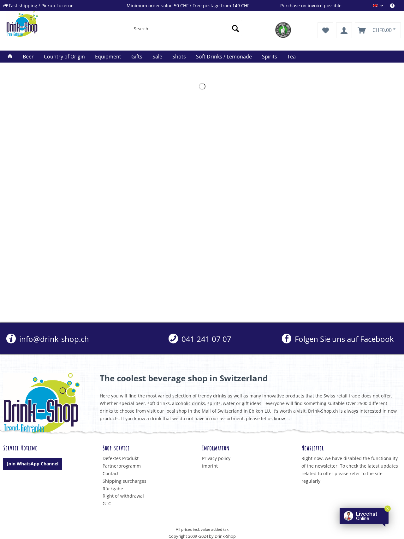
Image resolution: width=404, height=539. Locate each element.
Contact (111, 473)
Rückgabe (113, 489)
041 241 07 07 (205, 339)
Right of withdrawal (123, 496)
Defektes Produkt (121, 458)
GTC (107, 503)
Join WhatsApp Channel (32, 464)
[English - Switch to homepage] (54, 24)
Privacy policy (216, 458)
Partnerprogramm (122, 466)
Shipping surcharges (124, 481)
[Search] (235, 28)
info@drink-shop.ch (53, 339)
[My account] (344, 30)
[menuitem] (395, 5)
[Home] (10, 57)
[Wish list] (325, 30)
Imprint (210, 466)
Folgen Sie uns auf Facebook (343, 339)
